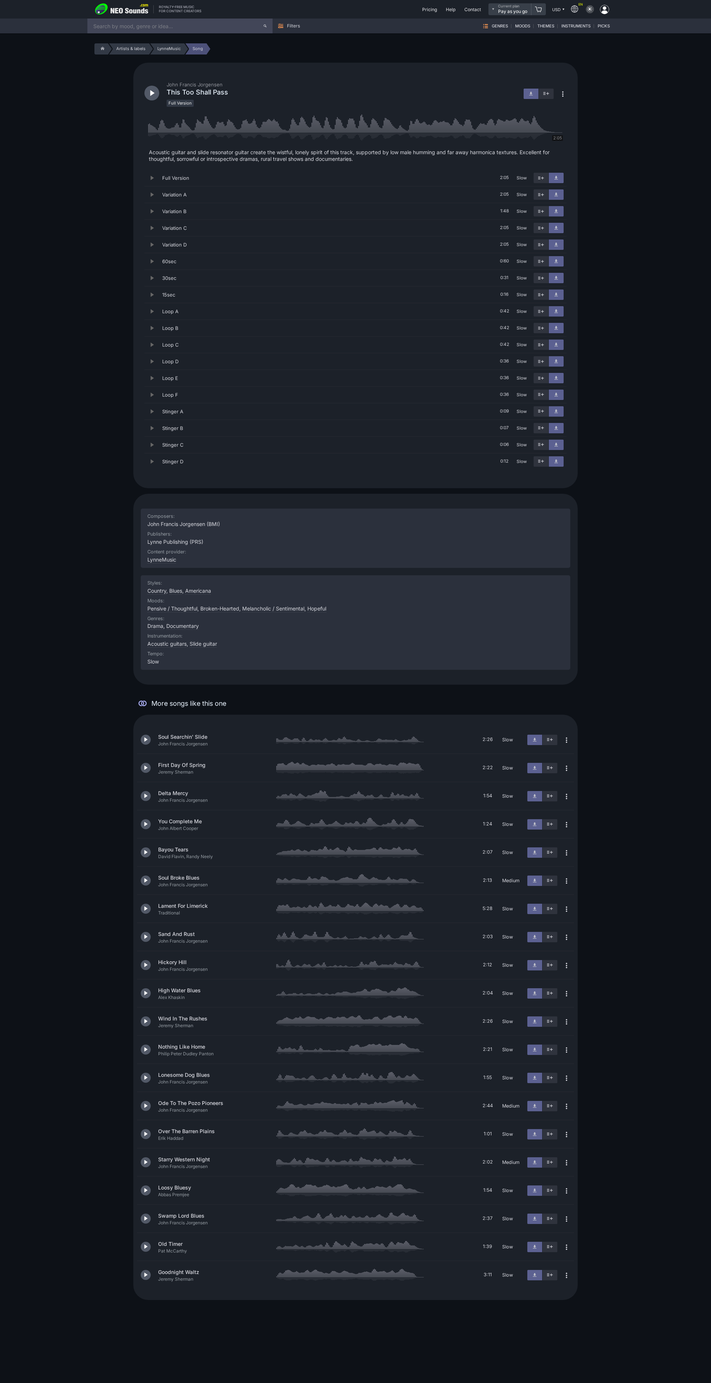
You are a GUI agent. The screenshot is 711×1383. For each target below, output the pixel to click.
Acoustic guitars (167, 644)
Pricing (429, 9)
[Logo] (121, 9)
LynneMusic (161, 559)
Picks (604, 26)
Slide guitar (203, 644)
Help (450, 9)
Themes (545, 26)
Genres (500, 26)
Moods (522, 26)
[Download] (556, 177)
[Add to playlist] (541, 177)
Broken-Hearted (219, 608)
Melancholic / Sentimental (273, 608)
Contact (472, 9)
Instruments (576, 26)
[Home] (101, 48)
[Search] (265, 26)
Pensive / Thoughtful (172, 608)
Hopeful (316, 608)
